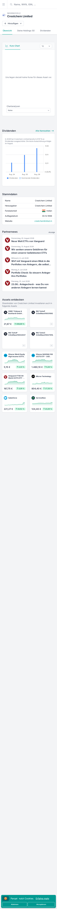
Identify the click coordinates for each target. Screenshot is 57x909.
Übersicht (7, 30)
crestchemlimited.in (43, 221)
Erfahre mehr (42, 898)
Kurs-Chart (14, 46)
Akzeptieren (41, 904)
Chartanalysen (13, 106)
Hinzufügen (13, 23)
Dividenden (45, 30)
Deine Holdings (26, 30)
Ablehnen (14, 904)
